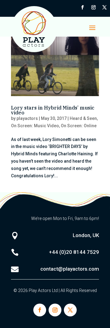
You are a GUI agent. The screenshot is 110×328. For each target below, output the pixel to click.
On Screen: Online (79, 125)
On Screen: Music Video (35, 125)
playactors (27, 118)
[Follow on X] (104, 7)
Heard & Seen (83, 118)
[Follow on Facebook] (82, 7)
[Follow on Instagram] (93, 7)
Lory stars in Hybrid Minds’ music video (52, 110)
